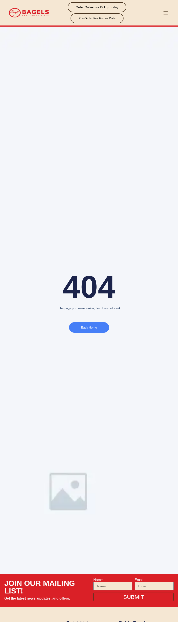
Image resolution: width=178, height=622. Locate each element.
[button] (165, 12)
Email (139, 580)
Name (98, 580)
